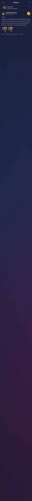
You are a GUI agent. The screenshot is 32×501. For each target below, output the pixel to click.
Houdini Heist (10, 7)
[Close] (3, 2)
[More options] (29, 2)
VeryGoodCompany (11, 12)
